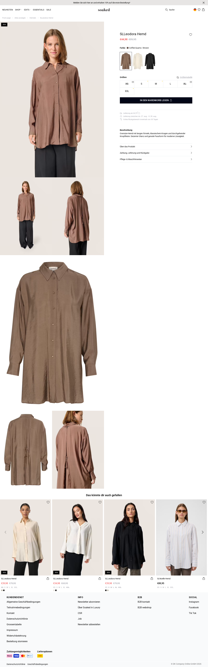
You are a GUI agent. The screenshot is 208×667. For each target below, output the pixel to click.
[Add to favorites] (190, 34)
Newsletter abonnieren (89, 601)
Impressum (12, 630)
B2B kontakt (144, 601)
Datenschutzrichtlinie (17, 618)
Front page (6, 18)
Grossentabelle (14, 624)
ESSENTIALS (38, 10)
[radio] (141, 84)
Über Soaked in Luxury (89, 607)
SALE (48, 10)
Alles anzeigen (20, 18)
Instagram (194, 601)
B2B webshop (144, 607)
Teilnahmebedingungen (18, 607)
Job (80, 618)
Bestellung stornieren (17, 641)
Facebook (194, 607)
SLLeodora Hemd (46, 18)
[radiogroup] (156, 87)
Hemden (33, 18)
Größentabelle (186, 77)
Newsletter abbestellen (89, 624)
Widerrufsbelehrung (16, 635)
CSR (80, 613)
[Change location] (195, 9)
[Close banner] (203, 3)
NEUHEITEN (7, 10)
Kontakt (10, 613)
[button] (156, 146)
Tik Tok (192, 613)
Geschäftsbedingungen (37, 664)
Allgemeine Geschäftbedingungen (23, 601)
